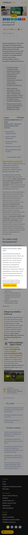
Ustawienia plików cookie (11, 282)
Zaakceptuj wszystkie (10, 285)
